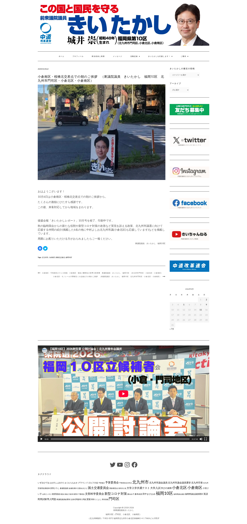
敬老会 (82, 494)
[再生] (41, 439)
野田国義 (105, 499)
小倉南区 (52, 257)
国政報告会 (113, 488)
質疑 (88, 499)
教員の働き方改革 (66, 494)
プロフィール (78, 56)
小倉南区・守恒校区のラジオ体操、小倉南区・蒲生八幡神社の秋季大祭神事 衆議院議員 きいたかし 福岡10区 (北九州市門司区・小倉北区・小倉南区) (102, 273)
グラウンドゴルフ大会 (88, 482)
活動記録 (134, 56)
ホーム (61, 56)
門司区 (114, 498)
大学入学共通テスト (138, 487)
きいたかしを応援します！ (159, 56)
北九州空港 (197, 482)
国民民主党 (122, 488)
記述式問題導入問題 (78, 499)
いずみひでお (44, 483)
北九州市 (45, 257)
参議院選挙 (73, 488)
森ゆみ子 (130, 494)
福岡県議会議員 (179, 494)
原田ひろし (54, 488)
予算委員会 (112, 482)
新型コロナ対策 (115, 493)
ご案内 (184, 56)
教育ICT (76, 494)
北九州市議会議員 (158, 482)
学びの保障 (166, 488)
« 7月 (172, 329)
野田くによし (96, 499)
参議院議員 (64, 488)
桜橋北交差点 (60, 257)
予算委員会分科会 (125, 483)
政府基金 (56, 494)
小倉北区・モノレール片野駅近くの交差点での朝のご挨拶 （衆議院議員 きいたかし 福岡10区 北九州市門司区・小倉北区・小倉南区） (107, 276)
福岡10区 (68, 257)
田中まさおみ (149, 494)
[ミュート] (201, 439)
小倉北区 (179, 487)
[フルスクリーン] (205, 439)
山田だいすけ (47, 494)
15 (201, 310)
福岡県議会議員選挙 (194, 494)
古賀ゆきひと (82, 488)
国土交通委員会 (98, 487)
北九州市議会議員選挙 (179, 482)
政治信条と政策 (98, 56)
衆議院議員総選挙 (63, 499)
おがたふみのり (57, 482)
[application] (123, 393)
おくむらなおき (71, 483)
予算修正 (101, 483)
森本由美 (138, 494)
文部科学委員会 (94, 493)
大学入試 (155, 487)
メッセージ (117, 56)
